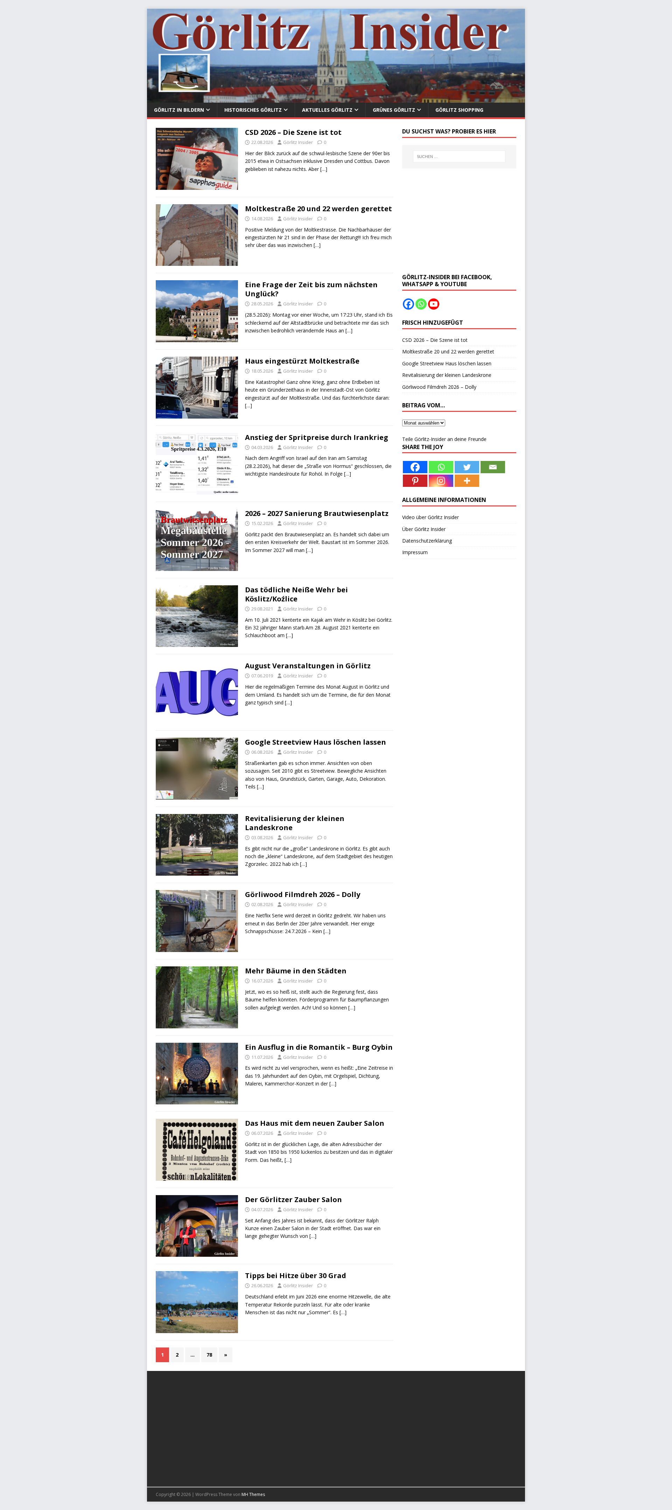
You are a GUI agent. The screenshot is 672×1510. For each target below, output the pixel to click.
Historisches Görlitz (253, 109)
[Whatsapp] (421, 304)
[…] (323, 169)
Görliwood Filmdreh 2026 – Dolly (302, 894)
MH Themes (253, 1494)
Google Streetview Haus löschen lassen (315, 742)
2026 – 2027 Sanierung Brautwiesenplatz (316, 513)
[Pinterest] (415, 481)
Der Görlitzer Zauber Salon (293, 1199)
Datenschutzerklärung (427, 540)
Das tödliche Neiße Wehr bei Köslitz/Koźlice (296, 594)
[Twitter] (467, 467)
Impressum (415, 552)
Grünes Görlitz (394, 109)
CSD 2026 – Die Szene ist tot (293, 132)
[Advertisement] (459, 221)
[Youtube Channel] (433, 304)
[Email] (493, 467)
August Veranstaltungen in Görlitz (308, 665)
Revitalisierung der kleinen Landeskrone (294, 823)
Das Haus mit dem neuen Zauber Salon (314, 1123)
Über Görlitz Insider (424, 529)
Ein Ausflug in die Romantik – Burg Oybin (319, 1047)
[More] (467, 481)
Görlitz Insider (298, 142)
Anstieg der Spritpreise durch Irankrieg (316, 437)
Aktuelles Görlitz (327, 109)
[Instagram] (441, 481)
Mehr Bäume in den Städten (295, 970)
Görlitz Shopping (459, 109)
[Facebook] (408, 304)
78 (209, 1354)
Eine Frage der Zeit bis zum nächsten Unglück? (311, 289)
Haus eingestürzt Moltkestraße (302, 361)
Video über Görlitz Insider (430, 517)
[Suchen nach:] (459, 157)
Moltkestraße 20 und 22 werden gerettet (318, 208)
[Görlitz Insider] (336, 98)
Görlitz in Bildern (179, 109)
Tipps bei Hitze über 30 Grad (295, 1275)
